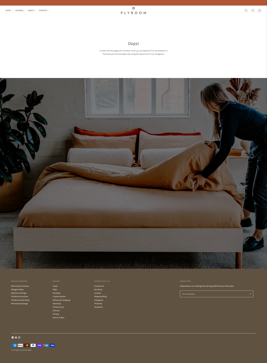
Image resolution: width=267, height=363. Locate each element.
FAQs (55, 289)
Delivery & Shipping (61, 300)
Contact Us (99, 286)
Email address (188, 291)
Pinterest (98, 303)
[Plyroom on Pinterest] (16, 338)
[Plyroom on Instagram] (19, 338)
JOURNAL (19, 10)
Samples (56, 293)
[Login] (253, 11)
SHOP (8, 10)
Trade (55, 286)
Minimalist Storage (19, 303)
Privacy (56, 314)
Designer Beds (17, 289)
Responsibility (100, 296)
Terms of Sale (58, 317)
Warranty (57, 303)
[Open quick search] (246, 11)
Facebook (98, 307)
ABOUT (31, 10)
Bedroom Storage (18, 293)
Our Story (98, 289)
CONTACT (43, 10)
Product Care (58, 307)
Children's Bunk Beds (20, 300)
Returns (56, 310)
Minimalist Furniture (20, 286)
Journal (97, 293)
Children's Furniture (19, 296)
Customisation (59, 296)
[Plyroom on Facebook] (13, 338)
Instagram (98, 300)
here (138, 50)
